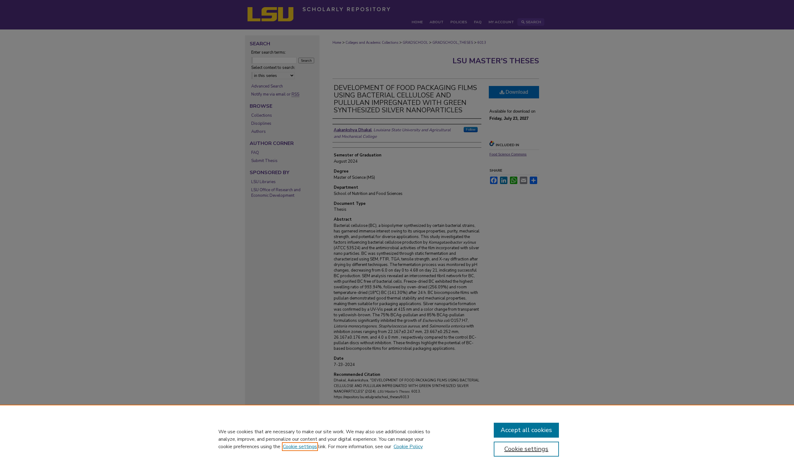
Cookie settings (300, 446)
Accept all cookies (526, 430)
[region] (397, 439)
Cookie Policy (408, 446)
